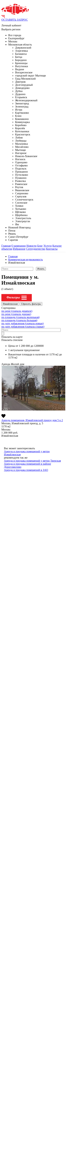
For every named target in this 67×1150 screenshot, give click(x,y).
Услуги (47, 245)
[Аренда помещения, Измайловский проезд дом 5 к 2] (33, 388)
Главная (6, 245)
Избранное (19, 248)
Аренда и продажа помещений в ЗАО (26, 470)
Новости (31, 245)
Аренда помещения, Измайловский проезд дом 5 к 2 (32, 420)
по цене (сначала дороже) (16, 314)
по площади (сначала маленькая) (20, 317)
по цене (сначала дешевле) (16, 311)
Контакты (52, 248)
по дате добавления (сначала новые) (22, 323)
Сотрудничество (35, 248)
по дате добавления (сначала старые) (22, 326)
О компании (18, 245)
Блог (40, 245)
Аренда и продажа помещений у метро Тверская (32, 460)
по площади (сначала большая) (19, 320)
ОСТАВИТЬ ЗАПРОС (14, 19)
